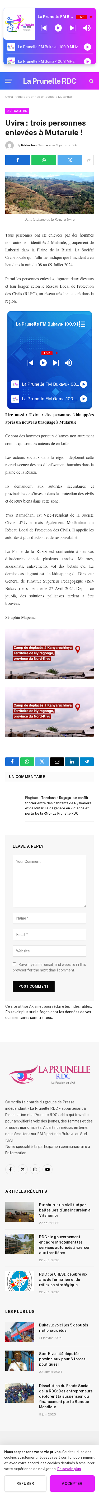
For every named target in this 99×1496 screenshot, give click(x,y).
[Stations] (82, 324)
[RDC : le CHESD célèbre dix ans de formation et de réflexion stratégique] (19, 1281)
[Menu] (8, 81)
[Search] (91, 81)
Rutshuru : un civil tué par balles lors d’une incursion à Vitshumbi (65, 1210)
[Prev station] (72, 28)
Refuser (25, 1483)
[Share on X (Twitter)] (70, 160)
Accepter (72, 1483)
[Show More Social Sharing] (89, 160)
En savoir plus (69, 1469)
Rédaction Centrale (36, 145)
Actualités (17, 110)
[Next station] (43, 28)
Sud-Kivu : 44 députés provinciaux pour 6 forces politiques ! (62, 1359)
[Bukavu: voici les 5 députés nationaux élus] (19, 1332)
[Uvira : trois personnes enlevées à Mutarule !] (49, 193)
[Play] (58, 28)
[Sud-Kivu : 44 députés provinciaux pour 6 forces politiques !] (19, 1361)
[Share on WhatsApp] (43, 160)
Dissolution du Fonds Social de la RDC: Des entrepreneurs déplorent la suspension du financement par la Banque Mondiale (66, 1396)
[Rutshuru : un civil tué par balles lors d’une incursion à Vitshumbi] (19, 1212)
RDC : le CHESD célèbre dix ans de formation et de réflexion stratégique (63, 1279)
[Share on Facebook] (17, 160)
